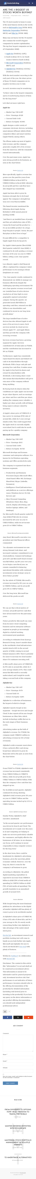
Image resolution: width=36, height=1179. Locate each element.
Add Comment (6, 17)
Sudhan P (14, 956)
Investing (6, 15)
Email (5, 1061)
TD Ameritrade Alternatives (18, 1157)
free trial (23, 947)
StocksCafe (7, 935)
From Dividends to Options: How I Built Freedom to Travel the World (18, 1112)
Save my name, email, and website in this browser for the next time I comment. (17, 1077)
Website (5, 1067)
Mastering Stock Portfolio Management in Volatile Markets (18, 1142)
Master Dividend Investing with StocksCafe (18, 1127)
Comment (6, 1033)
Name (5, 1054)
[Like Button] (5, 1011)
